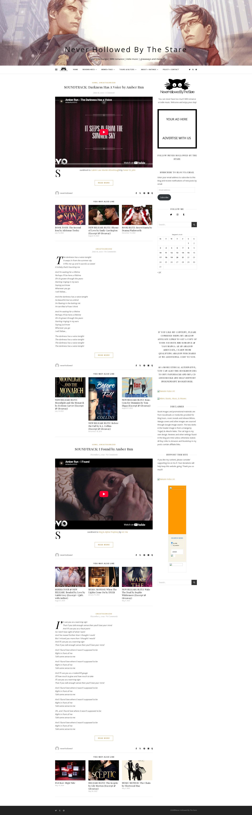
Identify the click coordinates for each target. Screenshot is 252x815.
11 (166, 253)
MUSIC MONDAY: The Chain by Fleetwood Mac (136, 784)
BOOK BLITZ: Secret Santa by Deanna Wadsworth (137, 229)
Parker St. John (129, 170)
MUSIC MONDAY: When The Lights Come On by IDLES (102, 591)
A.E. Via (125, 532)
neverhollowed (66, 193)
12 (171, 253)
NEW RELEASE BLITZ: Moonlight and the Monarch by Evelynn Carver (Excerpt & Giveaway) (69, 404)
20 (177, 257)
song (95, 83)
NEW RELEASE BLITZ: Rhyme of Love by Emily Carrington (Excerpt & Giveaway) (103, 230)
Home (75, 69)
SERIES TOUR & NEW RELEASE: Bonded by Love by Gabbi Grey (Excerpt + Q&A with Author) (70, 593)
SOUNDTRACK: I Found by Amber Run (104, 449)
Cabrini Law (96, 170)
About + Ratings (148, 69)
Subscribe (164, 197)
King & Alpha (104, 532)
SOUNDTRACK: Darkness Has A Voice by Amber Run (104, 87)
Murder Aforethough (110, 170)
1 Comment (109, 92)
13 (177, 253)
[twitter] (190, 69)
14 (183, 253)
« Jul (159, 272)
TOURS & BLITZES (126, 69)
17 (160, 257)
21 (183, 257)
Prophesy (115, 532)
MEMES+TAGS (107, 69)
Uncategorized (107, 83)
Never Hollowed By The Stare (126, 49)
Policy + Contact (171, 69)
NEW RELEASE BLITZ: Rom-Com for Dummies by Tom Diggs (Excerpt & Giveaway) (136, 403)
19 (171, 257)
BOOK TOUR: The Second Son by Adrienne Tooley (68, 229)
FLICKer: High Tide (65, 783)
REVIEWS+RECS (89, 69)
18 (166, 257)
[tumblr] (193, 69)
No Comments (110, 251)
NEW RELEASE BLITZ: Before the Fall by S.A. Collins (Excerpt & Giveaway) (103, 426)
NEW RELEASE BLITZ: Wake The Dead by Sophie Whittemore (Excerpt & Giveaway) (136, 593)
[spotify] (196, 69)
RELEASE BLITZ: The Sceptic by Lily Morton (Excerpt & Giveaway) (103, 786)
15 (188, 253)
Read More (104, 183)
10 (160, 253)
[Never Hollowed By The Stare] (63, 69)
